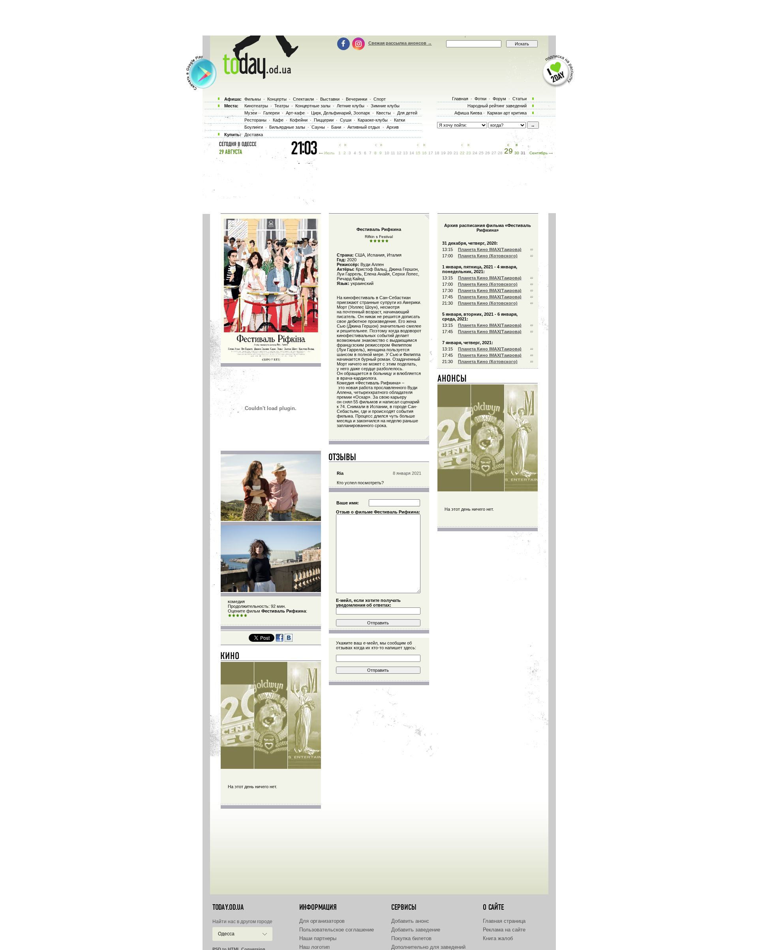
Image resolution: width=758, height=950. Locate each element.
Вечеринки (356, 99)
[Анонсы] (452, 380)
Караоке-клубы (373, 120)
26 (487, 153)
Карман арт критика (507, 113)
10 (387, 153)
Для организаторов (322, 921)
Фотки (480, 98)
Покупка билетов (411, 938)
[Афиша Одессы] (257, 77)
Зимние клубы (385, 105)
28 (500, 153)
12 (399, 153)
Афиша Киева (468, 113)
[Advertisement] (379, 18)
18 (437, 153)
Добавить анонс (410, 921)
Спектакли (303, 99)
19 (443, 153)
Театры (281, 105)
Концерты (277, 99)
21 (456, 153)
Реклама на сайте (504, 930)
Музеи (250, 113)
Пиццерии (324, 120)
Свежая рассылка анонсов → (400, 43)
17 (430, 153)
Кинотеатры (256, 105)
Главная (460, 98)
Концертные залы (312, 105)
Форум (499, 98)
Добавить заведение (415, 930)
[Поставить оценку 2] (233, 615)
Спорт (379, 99)
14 (411, 153)
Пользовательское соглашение (336, 930)
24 (475, 153)
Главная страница (504, 921)
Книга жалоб (498, 938)
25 (481, 153)
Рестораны (255, 120)
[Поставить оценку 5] (245, 615)
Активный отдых (363, 127)
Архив (393, 127)
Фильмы (252, 99)
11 (393, 153)
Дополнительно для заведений (428, 947)
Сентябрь (538, 153)
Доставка (253, 134)
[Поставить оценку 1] (229, 615)
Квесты (383, 113)
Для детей (407, 113)
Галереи (271, 113)
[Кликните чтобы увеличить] (271, 519)
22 (462, 153)
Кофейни (299, 120)
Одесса (226, 934)
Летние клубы (350, 105)
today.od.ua (228, 907)
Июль (329, 153)
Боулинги (253, 127)
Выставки (330, 99)
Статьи (519, 98)
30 (516, 153)
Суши (345, 120)
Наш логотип (314, 947)
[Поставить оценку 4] (241, 615)
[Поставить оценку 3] (237, 615)
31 (523, 153)
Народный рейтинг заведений (497, 105)
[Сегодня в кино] (230, 657)
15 (418, 153)
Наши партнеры (317, 938)
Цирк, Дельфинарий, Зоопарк (340, 113)
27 (494, 153)
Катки (399, 120)
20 (449, 153)
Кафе (278, 120)
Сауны (318, 127)
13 (405, 153)
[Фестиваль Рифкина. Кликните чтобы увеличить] (271, 360)
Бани (336, 127)
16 (424, 153)
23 (468, 153)
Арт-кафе (295, 113)
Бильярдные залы (287, 127)
